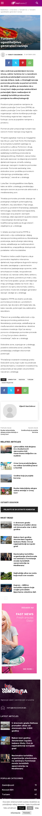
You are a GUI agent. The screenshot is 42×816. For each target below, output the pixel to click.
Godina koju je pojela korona (23, 477)
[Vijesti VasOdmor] (3, 54)
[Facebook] (8, 62)
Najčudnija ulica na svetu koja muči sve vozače (25, 574)
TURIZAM (30, 379)
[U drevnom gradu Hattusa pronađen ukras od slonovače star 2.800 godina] (6, 525)
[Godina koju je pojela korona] (6, 478)
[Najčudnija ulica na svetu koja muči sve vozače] (6, 576)
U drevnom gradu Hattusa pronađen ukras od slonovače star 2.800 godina (25, 526)
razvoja (22, 379)
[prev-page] (2, 598)
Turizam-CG (23, 10)
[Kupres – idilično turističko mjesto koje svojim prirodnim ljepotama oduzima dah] (6, 588)
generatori (12, 379)
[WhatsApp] (29, 62)
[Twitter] (15, 62)
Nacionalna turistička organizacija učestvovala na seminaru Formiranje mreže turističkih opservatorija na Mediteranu (25, 559)
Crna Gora (13, 10)
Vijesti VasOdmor (15, 54)
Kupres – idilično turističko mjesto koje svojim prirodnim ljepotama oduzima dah (25, 588)
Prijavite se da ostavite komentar (19, 509)
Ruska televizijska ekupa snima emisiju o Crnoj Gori (9, 432)
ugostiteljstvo (7, 383)
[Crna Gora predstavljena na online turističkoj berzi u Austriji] (6, 466)
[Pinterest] (22, 62)
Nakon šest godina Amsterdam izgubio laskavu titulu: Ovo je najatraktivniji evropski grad (24, 541)
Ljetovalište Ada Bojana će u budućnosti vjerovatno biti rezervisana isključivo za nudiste (25, 451)
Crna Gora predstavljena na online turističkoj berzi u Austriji (25, 465)
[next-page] (5, 598)
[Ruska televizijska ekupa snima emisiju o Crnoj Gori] (6, 491)
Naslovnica (4, 10)
